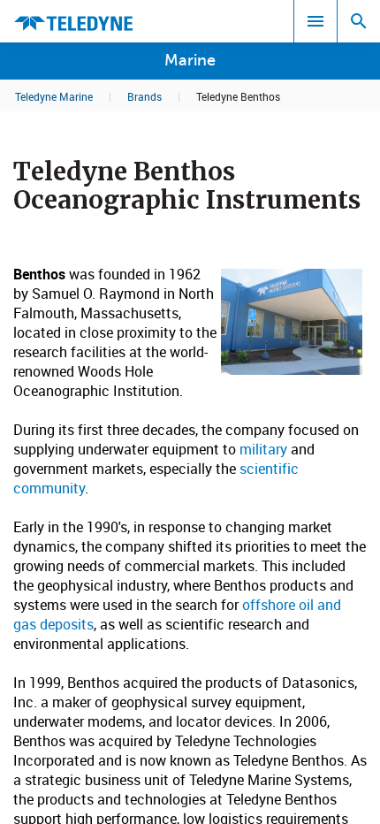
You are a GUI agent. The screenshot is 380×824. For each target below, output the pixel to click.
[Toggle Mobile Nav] (315, 21)
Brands (144, 96)
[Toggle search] (359, 21)
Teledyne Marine (54, 96)
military (263, 449)
